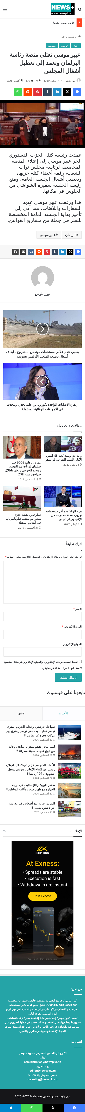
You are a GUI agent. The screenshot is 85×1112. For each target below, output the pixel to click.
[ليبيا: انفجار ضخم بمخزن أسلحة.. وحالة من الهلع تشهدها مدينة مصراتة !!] (69, 752)
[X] (70, 252)
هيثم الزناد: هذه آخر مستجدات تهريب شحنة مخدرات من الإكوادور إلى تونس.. (64, 515)
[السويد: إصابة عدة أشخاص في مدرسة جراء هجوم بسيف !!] (69, 809)
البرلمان (70, 235)
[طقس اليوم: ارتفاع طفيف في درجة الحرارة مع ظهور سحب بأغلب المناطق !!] (69, 790)
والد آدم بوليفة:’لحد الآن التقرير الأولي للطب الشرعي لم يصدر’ (63, 457)
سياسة (52, 45)
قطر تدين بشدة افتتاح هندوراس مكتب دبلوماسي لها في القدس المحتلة (23, 518)
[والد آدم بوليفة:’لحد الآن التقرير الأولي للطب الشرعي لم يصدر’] (63, 444)
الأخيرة (63, 713)
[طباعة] (15, 252)
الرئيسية (73, 36)
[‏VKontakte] (31, 252)
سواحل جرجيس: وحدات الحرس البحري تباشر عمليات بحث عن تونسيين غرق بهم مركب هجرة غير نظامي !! (30, 731)
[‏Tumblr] (55, 252)
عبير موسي (47, 235)
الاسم (77, 609)
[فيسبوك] (78, 252)
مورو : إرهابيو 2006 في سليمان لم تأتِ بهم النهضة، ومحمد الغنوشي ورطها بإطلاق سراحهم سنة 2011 (23, 468)
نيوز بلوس (70, 80)
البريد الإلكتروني (72, 626)
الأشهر (21, 713)
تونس (64, 45)
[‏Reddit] (39, 252)
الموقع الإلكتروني (72, 644)
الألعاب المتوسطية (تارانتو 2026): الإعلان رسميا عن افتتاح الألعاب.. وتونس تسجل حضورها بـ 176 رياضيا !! (30, 769)
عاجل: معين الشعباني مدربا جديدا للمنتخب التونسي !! (44, 22)
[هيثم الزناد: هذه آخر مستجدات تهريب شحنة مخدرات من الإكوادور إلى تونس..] (63, 496)
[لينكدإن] (62, 252)
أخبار (63, 36)
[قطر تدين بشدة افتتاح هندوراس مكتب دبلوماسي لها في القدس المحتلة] (22, 498)
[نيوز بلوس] (63, 9)
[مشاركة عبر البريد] (23, 252)
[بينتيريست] (47, 252)
